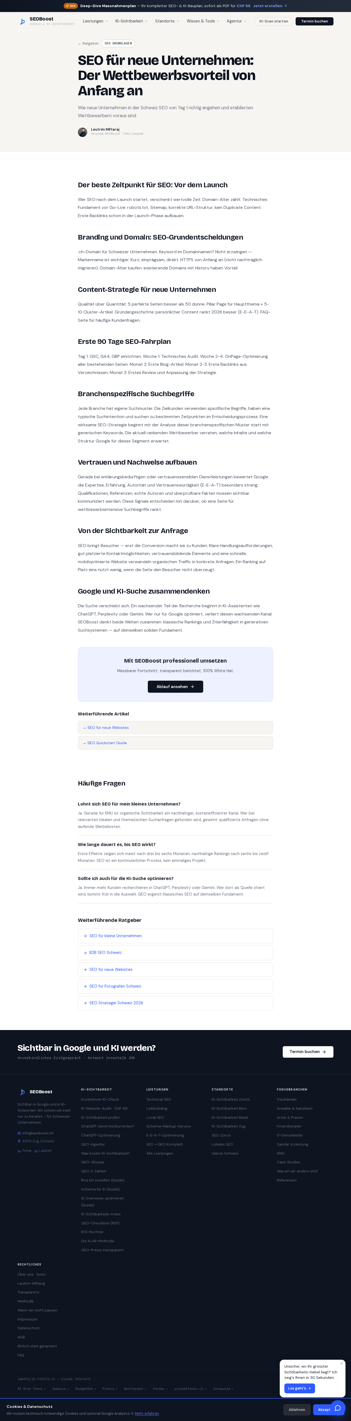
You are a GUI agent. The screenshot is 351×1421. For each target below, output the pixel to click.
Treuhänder (287, 1099)
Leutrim (45, 1151)
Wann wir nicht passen (37, 1310)
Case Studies (288, 1162)
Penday (160, 1389)
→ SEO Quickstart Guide (105, 742)
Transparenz (28, 1292)
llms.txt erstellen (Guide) (102, 1180)
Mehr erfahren (147, 1413)
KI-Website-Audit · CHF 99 (104, 1108)
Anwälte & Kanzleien (295, 1108)
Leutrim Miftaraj (31, 1283)
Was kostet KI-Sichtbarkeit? (105, 1153)
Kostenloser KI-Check (100, 1099)
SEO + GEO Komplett (164, 1144)
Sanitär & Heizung (292, 1144)
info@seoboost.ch (38, 1133)
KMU (281, 1153)
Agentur (234, 21)
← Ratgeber (88, 43)
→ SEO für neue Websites (106, 727)
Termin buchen (314, 21)
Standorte (165, 21)
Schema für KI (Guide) (100, 1189)
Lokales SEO (222, 1144)
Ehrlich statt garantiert (37, 1346)
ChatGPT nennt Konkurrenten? (107, 1126)
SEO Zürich (221, 1135)
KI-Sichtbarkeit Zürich (231, 1099)
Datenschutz (29, 1328)
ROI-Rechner (92, 1232)
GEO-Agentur (93, 1144)
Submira (60, 1389)
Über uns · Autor (32, 1274)
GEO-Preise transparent (102, 1250)
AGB (21, 1337)
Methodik (26, 1301)
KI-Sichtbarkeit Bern (229, 1108)
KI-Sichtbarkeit (129, 21)
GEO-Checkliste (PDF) (100, 1223)
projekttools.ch (190, 1389)
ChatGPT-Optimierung (100, 1135)
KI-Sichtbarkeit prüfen (100, 1117)
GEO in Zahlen (93, 1171)
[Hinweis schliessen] (342, 1363)
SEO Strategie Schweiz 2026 (116, 1002)
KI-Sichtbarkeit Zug (228, 1126)
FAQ (21, 1355)
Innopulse (223, 1389)
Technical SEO (158, 1099)
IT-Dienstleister (290, 1135)
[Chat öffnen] (338, 1408)
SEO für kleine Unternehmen (115, 936)
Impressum (28, 1319)
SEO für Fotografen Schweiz (115, 986)
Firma (26, 1151)
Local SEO (155, 1117)
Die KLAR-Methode (97, 1241)
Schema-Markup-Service (168, 1126)
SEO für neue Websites (110, 969)
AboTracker (135, 1389)
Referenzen (287, 1180)
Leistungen (93, 21)
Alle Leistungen (159, 1153)
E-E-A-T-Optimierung (165, 1135)
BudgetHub (86, 1389)
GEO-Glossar (92, 1162)
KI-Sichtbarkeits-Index (101, 1214)
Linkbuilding (156, 1108)
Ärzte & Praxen (290, 1117)
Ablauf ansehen (172, 686)
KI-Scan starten (273, 21)
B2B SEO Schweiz (105, 952)
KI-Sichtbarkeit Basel (230, 1117)
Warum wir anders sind (297, 1171)
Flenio (110, 1389)
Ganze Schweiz (225, 1153)
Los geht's (297, 1388)
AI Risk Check (32, 1389)
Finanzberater (289, 1126)
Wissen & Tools (201, 21)
